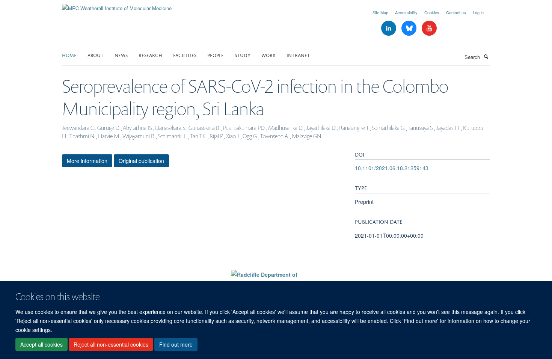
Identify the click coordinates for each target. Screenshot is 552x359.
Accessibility (406, 12)
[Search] (486, 56)
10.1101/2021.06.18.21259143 (391, 168)
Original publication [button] (141, 160)
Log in (478, 12)
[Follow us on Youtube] (429, 28)
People (215, 54)
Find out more (176, 344)
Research (150, 54)
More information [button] (87, 160)
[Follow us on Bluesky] (409, 28)
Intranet (298, 54)
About (95, 54)
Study (242, 54)
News (121, 54)
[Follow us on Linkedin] (389, 28)
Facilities (184, 54)
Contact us (456, 12)
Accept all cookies (41, 344)
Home (69, 54)
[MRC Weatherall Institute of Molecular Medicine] (117, 5)
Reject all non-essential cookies (111, 344)
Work (268, 54)
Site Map (380, 12)
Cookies (431, 12)
